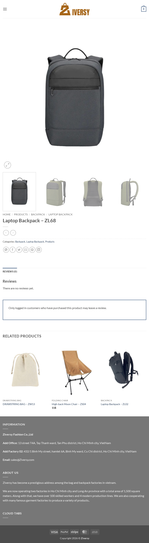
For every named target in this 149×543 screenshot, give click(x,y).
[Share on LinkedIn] (39, 250)
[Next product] (6, 233)
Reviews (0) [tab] (10, 271)
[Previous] (10, 97)
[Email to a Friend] (26, 250)
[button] (5, 9)
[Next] (139, 97)
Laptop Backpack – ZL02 (114, 404)
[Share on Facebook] (13, 250)
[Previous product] (13, 233)
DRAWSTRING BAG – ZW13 (19, 404)
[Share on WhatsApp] (6, 250)
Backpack (38, 214)
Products (21, 214)
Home (7, 214)
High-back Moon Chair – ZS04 (69, 404)
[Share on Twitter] (19, 250)
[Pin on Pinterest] (32, 250)
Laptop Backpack (61, 214)
